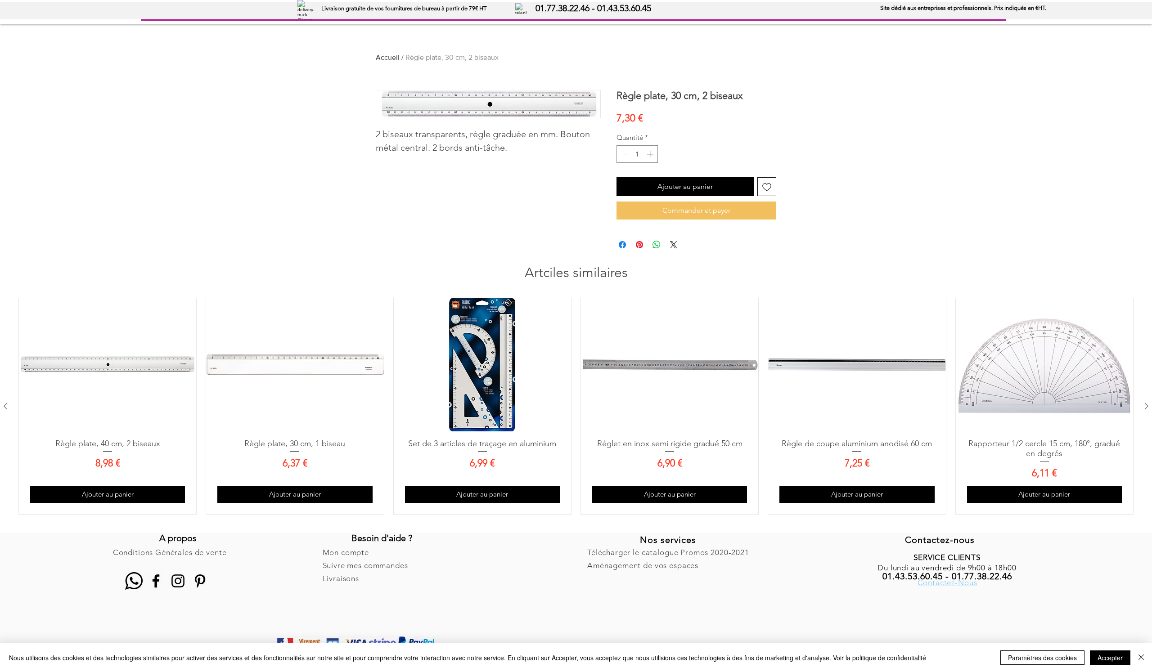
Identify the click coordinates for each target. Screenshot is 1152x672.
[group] (576, 406)
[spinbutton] (637, 154)
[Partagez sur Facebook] (622, 244)
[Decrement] (624, 154)
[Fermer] (1141, 657)
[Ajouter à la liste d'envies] (766, 186)
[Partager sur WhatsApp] (656, 244)
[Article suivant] (1146, 406)
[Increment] (651, 154)
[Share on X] (673, 244)
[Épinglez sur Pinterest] (639, 244)
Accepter (1110, 657)
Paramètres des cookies (1042, 657)
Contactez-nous (940, 539)
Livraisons (341, 578)
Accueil (388, 57)
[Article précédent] (5, 406)
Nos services (668, 539)
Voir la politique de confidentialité (879, 657)
